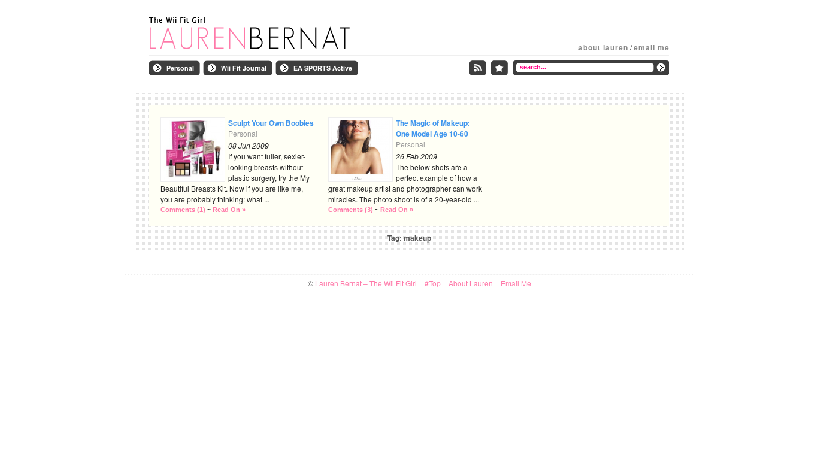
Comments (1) (182, 209)
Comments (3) (350, 209)
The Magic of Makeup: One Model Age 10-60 (433, 128)
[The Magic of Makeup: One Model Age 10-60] (360, 149)
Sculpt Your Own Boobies (271, 122)
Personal (242, 133)
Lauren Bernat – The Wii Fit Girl (366, 283)
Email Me (651, 47)
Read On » (229, 209)
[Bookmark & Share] (499, 67)
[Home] (268, 33)
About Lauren (603, 47)
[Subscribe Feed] (477, 67)
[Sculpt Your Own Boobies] (192, 149)
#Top (433, 283)
